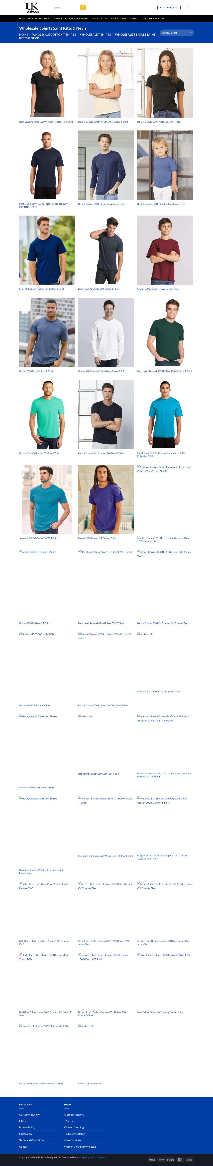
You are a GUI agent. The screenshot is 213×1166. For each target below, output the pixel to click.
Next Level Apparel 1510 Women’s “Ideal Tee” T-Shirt (46, 121)
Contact (134, 18)
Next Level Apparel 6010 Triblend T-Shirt (99, 288)
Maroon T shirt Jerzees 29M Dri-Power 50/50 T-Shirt (105, 855)
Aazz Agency (99, 1157)
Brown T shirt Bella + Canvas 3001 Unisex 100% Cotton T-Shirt (102, 1014)
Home (22, 18)
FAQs (22, 1121)
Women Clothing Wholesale (80, 1146)
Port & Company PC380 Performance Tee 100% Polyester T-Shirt (43, 205)
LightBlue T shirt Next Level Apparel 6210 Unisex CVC (44, 942)
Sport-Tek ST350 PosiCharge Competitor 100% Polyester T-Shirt (161, 454)
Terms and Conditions (31, 1140)
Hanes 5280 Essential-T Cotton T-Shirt (97, 538)
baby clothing (99, 18)
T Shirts (68, 1121)
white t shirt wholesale (90, 1083)
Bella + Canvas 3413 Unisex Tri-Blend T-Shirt (101, 453)
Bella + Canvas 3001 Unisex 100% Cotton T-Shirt (103, 705)
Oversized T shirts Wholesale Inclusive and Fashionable (41, 871)
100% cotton (119, 18)
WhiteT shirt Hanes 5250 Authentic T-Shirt (159, 691)
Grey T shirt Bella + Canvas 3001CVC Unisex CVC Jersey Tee (104, 942)
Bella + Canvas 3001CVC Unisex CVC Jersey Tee (162, 623)
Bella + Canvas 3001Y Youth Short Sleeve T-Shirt (103, 121)
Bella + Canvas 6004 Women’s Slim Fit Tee (158, 121)
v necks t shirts (79, 18)
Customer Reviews (153, 18)
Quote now (25, 1133)
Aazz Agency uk (84, 1157)
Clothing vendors (74, 1114)
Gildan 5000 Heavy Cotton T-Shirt (36, 787)
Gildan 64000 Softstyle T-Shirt (34, 705)
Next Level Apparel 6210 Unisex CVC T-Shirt (101, 623)
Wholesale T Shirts (40, 18)
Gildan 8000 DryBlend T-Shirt (34, 623)
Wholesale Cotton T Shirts (54, 34)
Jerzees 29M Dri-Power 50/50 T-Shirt (38, 538)
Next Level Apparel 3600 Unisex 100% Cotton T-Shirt (164, 371)
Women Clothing (74, 1127)
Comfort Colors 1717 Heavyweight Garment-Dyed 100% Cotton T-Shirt (163, 539)
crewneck (60, 18)
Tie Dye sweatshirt (74, 1133)
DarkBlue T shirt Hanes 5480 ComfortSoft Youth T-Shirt (45, 1014)
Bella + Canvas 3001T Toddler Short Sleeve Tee (161, 203)
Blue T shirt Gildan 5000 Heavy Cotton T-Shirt (161, 1012)
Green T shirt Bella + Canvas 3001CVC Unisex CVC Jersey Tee (163, 942)
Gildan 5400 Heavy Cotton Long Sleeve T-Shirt (102, 371)
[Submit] (83, 7)
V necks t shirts (72, 1140)
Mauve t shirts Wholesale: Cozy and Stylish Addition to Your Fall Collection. (164, 775)
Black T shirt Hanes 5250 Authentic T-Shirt (41, 1083)
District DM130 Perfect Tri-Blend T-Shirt (40, 453)
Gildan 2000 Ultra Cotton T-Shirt (36, 371)
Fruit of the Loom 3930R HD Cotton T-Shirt (41, 288)
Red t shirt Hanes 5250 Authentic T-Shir (98, 773)
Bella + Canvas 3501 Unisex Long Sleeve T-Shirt (102, 203)
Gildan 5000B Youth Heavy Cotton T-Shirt (158, 288)
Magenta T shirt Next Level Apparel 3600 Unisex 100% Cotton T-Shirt (162, 857)
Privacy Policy (27, 1127)
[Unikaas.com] (33, 7)
